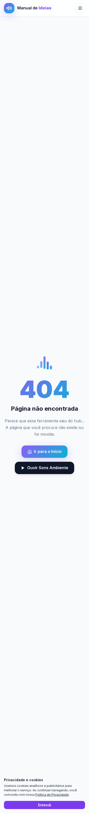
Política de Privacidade (52, 794)
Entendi (44, 805)
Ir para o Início (48, 451)
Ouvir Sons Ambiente (47, 467)
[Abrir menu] (80, 8)
